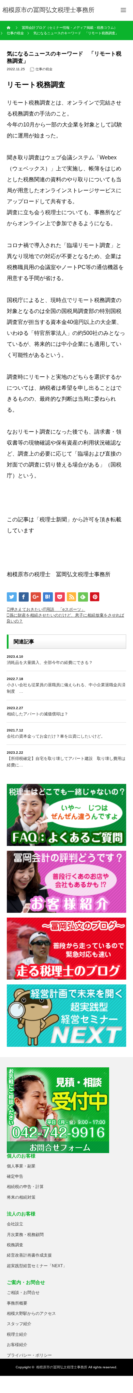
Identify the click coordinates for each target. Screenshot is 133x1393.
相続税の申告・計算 (25, 1186)
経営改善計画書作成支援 (29, 1255)
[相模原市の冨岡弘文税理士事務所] (48, 10)
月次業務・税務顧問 (25, 1234)
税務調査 (15, 1245)
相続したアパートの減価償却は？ (37, 714)
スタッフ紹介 (19, 1323)
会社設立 (15, 1224)
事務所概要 (17, 1303)
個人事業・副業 (21, 1166)
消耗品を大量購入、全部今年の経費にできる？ (50, 662)
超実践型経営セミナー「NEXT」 (37, 1265)
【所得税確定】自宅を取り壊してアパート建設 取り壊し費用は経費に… (66, 761)
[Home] (9, 28)
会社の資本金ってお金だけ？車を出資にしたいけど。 (56, 736)
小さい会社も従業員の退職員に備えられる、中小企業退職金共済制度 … (66, 688)
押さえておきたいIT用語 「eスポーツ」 (47, 609)
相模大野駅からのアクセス (31, 1313)
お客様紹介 (17, 1344)
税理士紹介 (17, 1334)
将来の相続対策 (21, 1197)
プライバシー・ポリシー (29, 1355)
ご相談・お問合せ (23, 1292)
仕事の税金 (44, 69)
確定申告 (15, 1176)
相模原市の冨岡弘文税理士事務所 (61, 1367)
